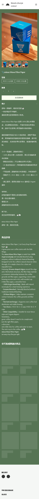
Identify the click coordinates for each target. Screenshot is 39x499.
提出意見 (4, 494)
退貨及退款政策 (8, 490)
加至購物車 (19, 98)
